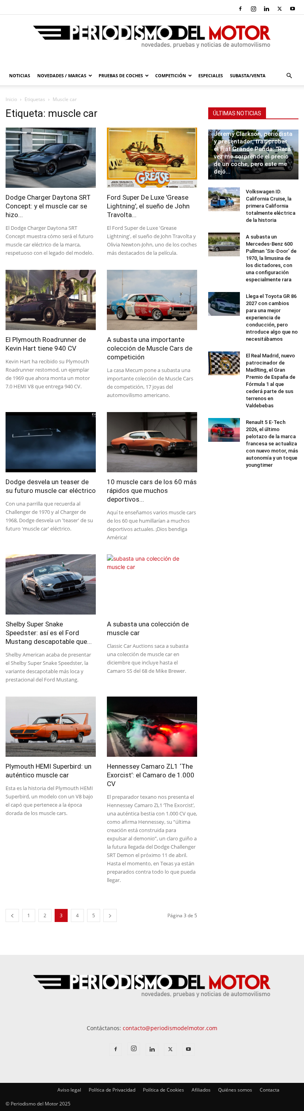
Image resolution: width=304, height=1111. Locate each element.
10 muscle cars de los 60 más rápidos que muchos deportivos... (152, 490)
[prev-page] (12, 915)
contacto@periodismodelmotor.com (170, 1028)
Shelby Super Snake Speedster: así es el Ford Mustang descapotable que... (49, 632)
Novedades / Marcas (61, 75)
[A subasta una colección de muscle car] (152, 584)
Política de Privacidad (112, 1089)
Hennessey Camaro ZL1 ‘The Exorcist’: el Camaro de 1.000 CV (150, 775)
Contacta (269, 1089)
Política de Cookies (163, 1089)
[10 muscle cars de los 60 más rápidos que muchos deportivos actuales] (152, 442)
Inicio (11, 99)
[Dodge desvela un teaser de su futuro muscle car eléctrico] (51, 442)
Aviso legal (69, 1089)
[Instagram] (253, 8)
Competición (170, 75)
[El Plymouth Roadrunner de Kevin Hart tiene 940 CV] (51, 300)
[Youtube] (292, 8)
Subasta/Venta (248, 75)
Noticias (19, 75)
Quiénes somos (235, 1089)
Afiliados (201, 1089)
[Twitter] (279, 8)
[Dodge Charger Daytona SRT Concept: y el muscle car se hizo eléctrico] (51, 158)
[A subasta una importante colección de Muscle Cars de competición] (152, 300)
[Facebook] (240, 8)
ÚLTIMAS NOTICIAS (237, 113)
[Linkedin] (266, 8)
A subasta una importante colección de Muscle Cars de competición (149, 348)
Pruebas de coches (121, 75)
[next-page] (110, 915)
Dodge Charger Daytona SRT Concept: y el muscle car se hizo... (48, 206)
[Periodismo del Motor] (152, 40)
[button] (288, 76)
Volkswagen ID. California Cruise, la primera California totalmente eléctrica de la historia (270, 206)
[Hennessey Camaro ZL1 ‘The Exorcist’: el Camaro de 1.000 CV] (152, 727)
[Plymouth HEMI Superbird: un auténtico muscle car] (51, 727)
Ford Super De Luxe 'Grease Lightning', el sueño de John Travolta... (148, 206)
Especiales (210, 75)
